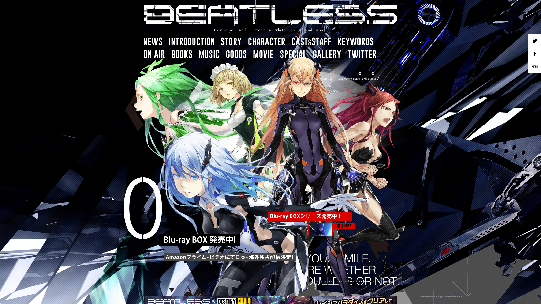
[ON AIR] (154, 54)
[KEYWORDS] (355, 41)
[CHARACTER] (266, 41)
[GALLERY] (327, 54)
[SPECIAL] (293, 54)
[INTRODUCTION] (191, 41)
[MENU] (534, 66)
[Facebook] (534, 53)
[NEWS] (153, 41)
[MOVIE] (263, 54)
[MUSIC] (209, 54)
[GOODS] (236, 54)
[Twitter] (534, 40)
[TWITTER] (362, 54)
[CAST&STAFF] (311, 41)
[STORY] (231, 41)
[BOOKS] (182, 54)
